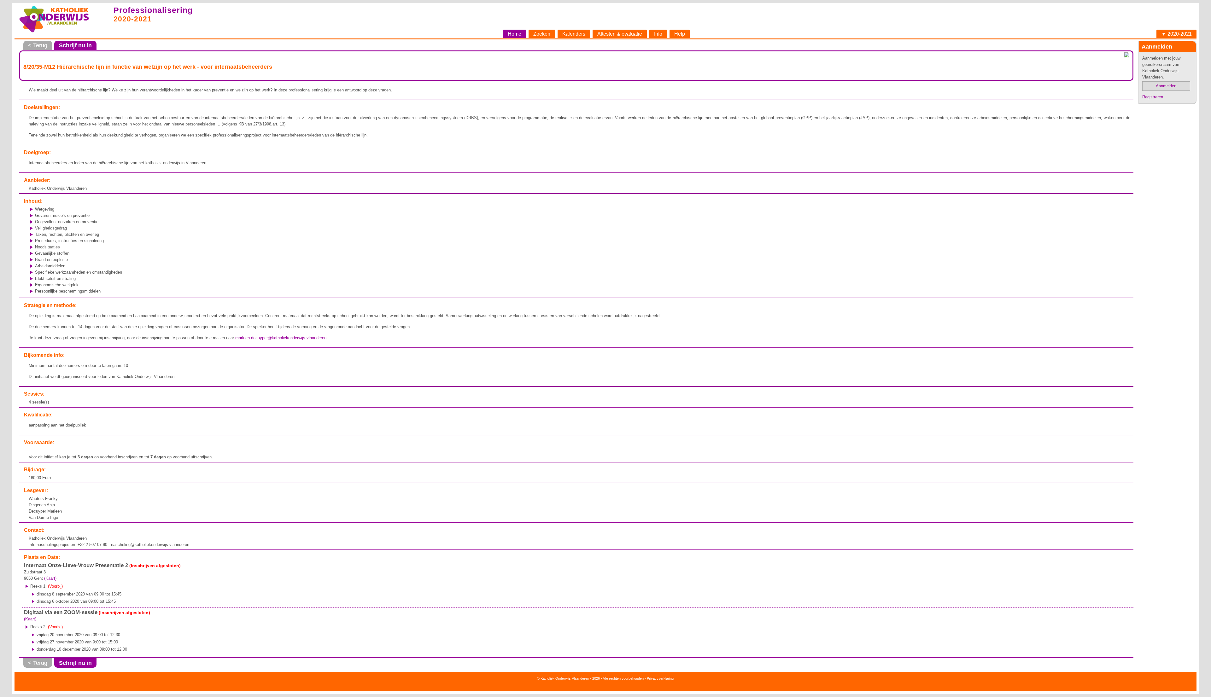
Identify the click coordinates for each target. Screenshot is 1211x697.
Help (679, 34)
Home (514, 34)
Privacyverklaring (660, 678)
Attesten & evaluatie (619, 34)
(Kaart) (50, 578)
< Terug (37, 45)
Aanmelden (1166, 86)
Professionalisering (153, 10)
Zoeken (541, 34)
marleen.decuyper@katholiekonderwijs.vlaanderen (280, 337)
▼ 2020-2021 (1176, 34)
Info (658, 34)
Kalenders (573, 34)
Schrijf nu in (75, 45)
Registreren (1152, 97)
